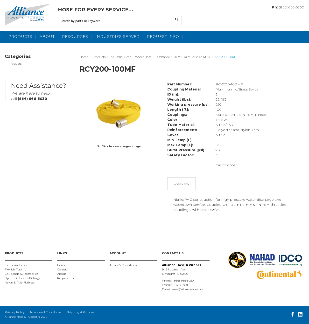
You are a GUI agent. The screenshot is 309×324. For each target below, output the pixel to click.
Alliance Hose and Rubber (29, 14)
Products (20, 36)
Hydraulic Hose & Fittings (22, 278)
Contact (63, 269)
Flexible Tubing (16, 269)
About (47, 36)
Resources (75, 36)
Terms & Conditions (123, 265)
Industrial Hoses (16, 265)
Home (61, 265)
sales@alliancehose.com (188, 289)
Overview (182, 183)
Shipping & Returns (80, 312)
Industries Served (117, 36)
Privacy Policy (15, 312)
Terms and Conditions (45, 312)
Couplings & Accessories (21, 274)
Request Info (163, 36)
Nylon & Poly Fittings (19, 282)
